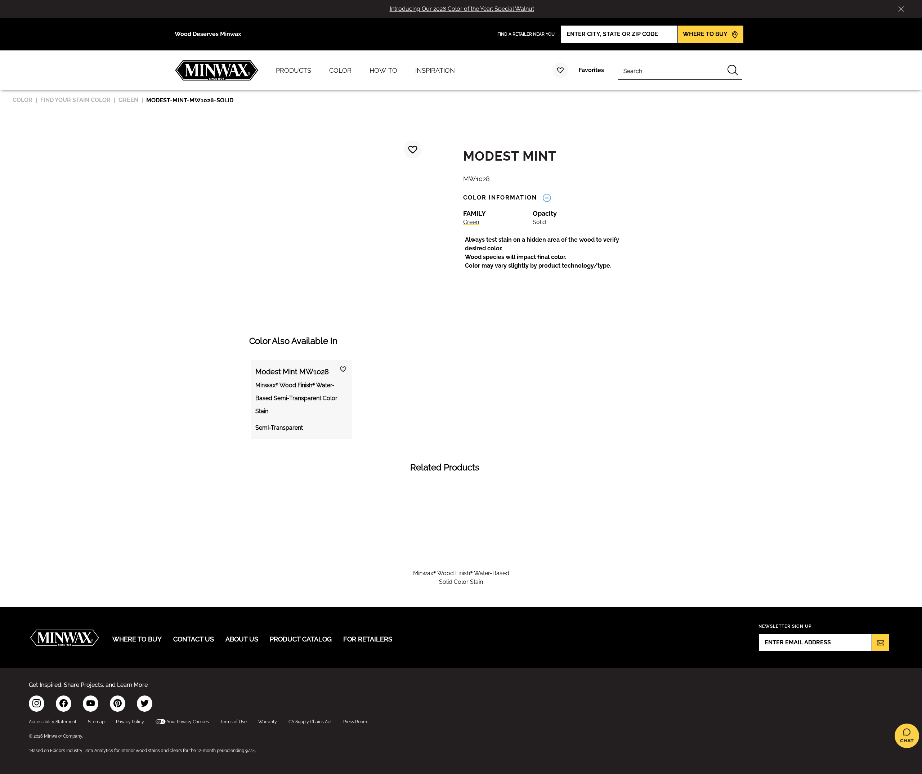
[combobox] (671, 70)
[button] (549, 253)
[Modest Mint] (413, 149)
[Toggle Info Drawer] (546, 197)
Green (471, 222)
